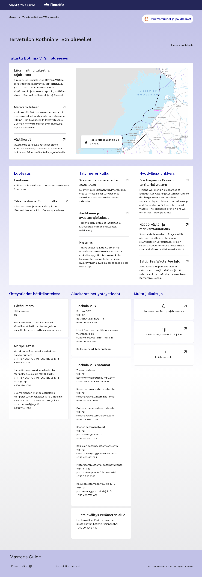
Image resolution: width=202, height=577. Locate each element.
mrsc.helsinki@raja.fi (26, 404)
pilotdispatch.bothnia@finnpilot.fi (97, 524)
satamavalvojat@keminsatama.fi (96, 397)
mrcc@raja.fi (21, 381)
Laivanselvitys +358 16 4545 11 (94, 381)
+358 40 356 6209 (86, 438)
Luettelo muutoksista (182, 45)
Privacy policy (19, 566)
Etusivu (12, 17)
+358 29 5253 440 (86, 528)
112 (16, 315)
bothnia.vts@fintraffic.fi (91, 319)
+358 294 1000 (22, 363)
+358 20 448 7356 (86, 322)
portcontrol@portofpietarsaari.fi (96, 472)
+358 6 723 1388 (85, 476)
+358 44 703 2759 (87, 419)
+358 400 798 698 (86, 495)
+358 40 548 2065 (87, 400)
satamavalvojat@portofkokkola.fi (96, 453)
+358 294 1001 (22, 385)
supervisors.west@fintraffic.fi (94, 338)
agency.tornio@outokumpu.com (95, 378)
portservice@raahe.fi (88, 434)
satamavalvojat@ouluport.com (95, 416)
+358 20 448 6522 (86, 341)
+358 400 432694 (86, 457)
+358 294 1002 (22, 408)
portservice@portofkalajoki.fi (93, 491)
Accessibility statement (68, 566)
